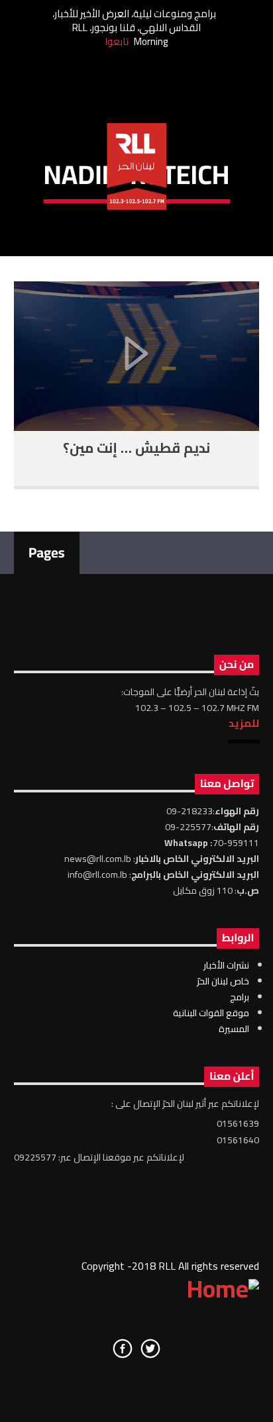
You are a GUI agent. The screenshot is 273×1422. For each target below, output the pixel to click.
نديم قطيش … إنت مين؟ (136, 448)
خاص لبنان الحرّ (223, 981)
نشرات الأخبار (226, 965)
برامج (239, 997)
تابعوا (117, 41)
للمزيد (244, 723)
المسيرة (234, 1028)
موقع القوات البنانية (211, 1012)
